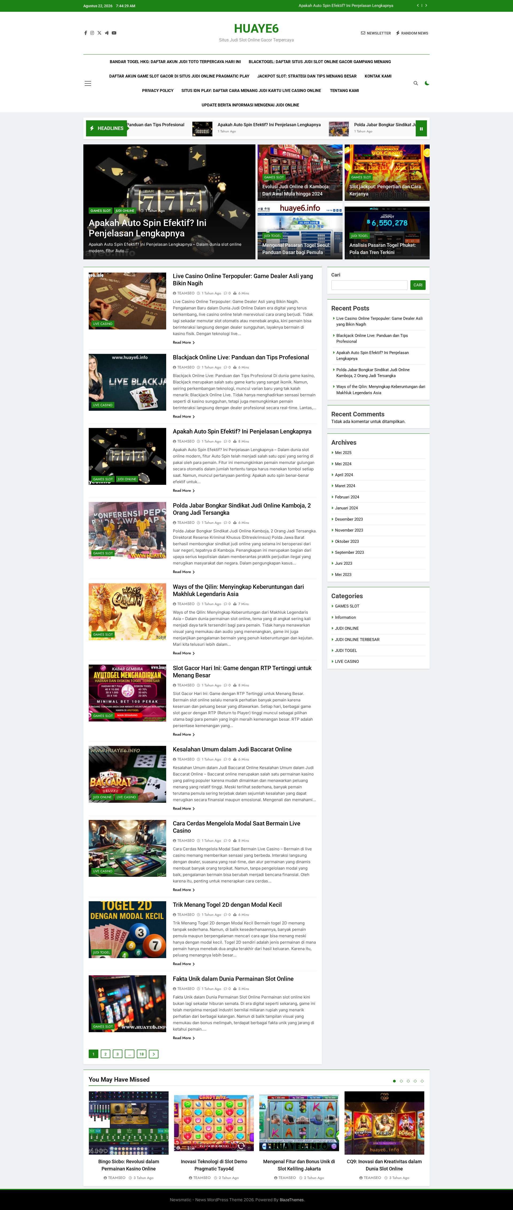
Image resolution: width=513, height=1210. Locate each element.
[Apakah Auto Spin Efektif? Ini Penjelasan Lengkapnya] (133, 132)
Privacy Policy (157, 90)
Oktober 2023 (347, 541)
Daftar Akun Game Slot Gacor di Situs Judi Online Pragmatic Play (179, 76)
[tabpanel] (128, 1136)
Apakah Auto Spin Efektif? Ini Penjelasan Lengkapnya (200, 124)
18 (141, 1054)
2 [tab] (401, 1081)
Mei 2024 (343, 464)
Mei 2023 (343, 574)
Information (345, 617)
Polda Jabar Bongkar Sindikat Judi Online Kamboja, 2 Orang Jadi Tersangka (326, 6)
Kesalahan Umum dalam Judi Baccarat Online (232, 749)
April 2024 (344, 475)
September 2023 (349, 552)
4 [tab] (415, 1081)
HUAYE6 (256, 28)
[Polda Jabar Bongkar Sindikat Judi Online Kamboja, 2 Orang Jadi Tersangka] (270, 132)
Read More (182, 342)
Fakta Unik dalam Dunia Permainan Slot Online (233, 978)
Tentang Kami (344, 90)
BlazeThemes (292, 1199)
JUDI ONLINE (127, 479)
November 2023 (349, 530)
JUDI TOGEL (272, 235)
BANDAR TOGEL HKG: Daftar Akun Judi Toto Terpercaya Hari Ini (175, 61)
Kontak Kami (378, 76)
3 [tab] (408, 1081)
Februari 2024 (347, 497)
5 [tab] (422, 1081)
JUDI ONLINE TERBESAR (357, 639)
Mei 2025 (343, 452)
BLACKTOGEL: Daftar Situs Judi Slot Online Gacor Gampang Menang (320, 61)
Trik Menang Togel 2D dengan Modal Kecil (227, 904)
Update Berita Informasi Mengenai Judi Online (250, 105)
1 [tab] (394, 1081)
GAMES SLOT (101, 210)
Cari (335, 275)
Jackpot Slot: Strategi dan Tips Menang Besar (307, 76)
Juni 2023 (343, 563)
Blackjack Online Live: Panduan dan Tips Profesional (241, 357)
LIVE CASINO (102, 323)
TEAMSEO (186, 293)
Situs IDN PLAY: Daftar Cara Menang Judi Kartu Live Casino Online (251, 90)
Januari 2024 (346, 508)
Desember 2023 (349, 519)
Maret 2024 (345, 485)
